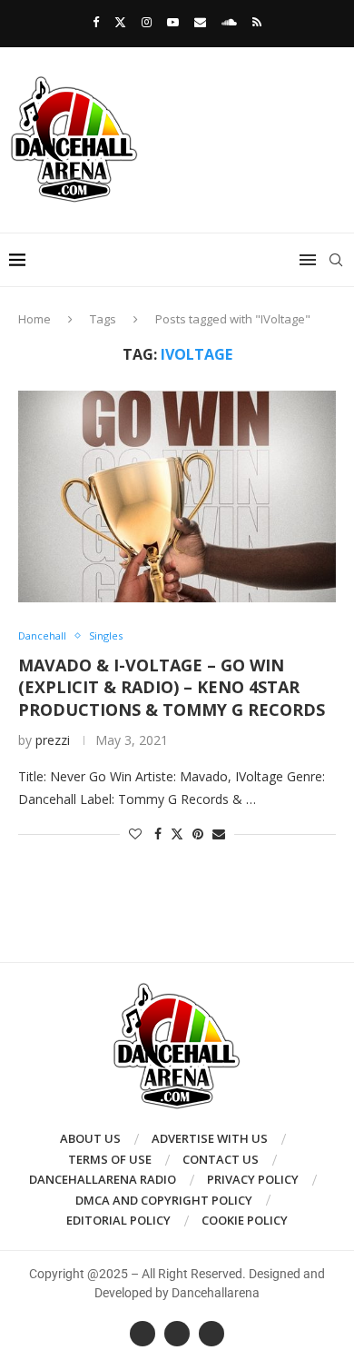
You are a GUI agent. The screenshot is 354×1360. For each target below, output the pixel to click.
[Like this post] (135, 833)
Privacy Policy (253, 1179)
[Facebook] (96, 22)
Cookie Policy (245, 1220)
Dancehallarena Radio (102, 1179)
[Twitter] (120, 22)
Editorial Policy (118, 1220)
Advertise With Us (210, 1138)
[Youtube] (173, 22)
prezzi (52, 740)
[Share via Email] (218, 833)
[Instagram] (147, 22)
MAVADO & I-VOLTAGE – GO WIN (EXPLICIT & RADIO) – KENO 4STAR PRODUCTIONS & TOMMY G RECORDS (171, 687)
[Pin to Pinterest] (197, 833)
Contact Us (220, 1159)
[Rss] (256, 22)
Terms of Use (110, 1159)
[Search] (336, 259)
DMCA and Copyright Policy (163, 1200)
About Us (90, 1138)
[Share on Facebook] (158, 833)
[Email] (200, 22)
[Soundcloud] (229, 22)
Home (34, 319)
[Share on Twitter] (177, 833)
